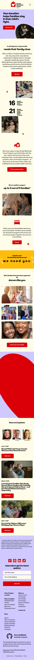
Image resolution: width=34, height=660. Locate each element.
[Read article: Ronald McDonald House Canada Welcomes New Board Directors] (17, 436)
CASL (25, 657)
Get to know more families (17, 346)
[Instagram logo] (14, 562)
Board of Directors (23, 604)
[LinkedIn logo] (19, 562)
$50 (12, 389)
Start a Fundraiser (17, 411)
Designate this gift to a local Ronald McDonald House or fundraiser (18, 400)
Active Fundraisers (9, 623)
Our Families (22, 600)
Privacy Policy (18, 657)
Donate (17, 242)
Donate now (9, 27)
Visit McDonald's (9, 602)
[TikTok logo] (24, 562)
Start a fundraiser (9, 606)
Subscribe (17, 585)
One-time (10, 383)
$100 (17, 389)
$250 (22, 389)
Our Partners (22, 602)
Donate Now (17, 407)
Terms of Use (10, 657)
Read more (7, 457)
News (6, 616)
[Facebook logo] (10, 562)
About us (17, 74)
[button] (30, 5)
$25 (7, 389)
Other (27, 389)
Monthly (23, 383)
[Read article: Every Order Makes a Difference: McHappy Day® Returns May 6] (17, 511)
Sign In (6, 619)
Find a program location (17, 169)
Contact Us (21, 612)
